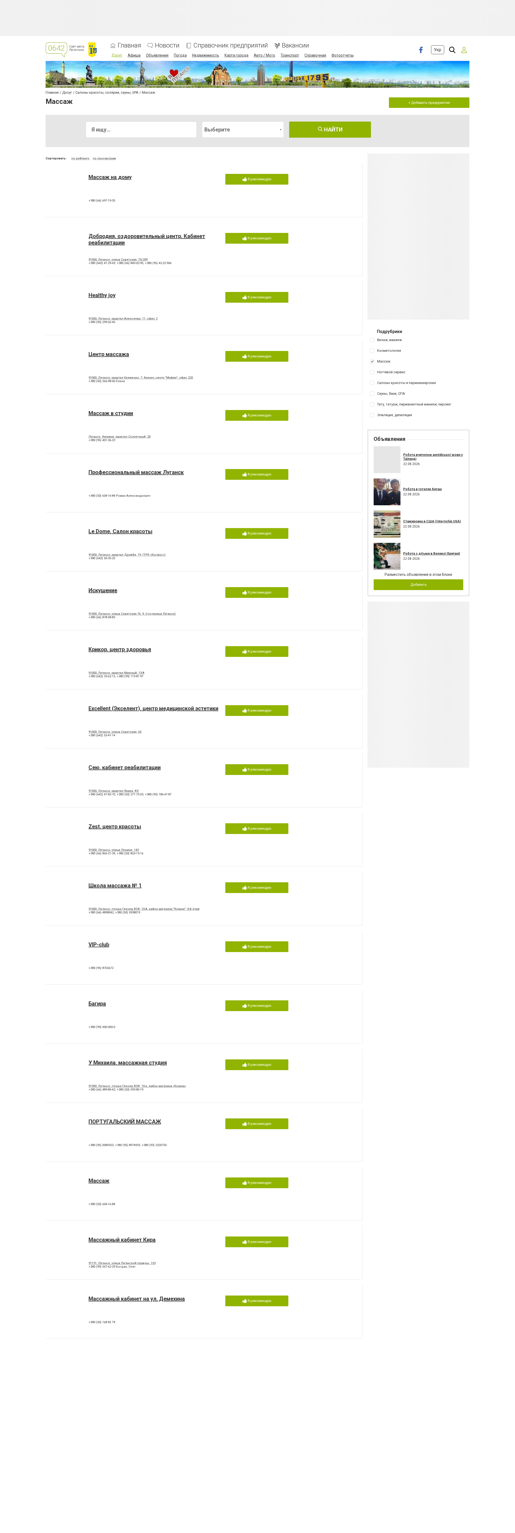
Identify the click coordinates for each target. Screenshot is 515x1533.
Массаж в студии (111, 413)
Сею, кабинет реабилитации (125, 767)
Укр (437, 49)
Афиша (134, 55)
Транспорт (290, 55)
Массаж (99, 1180)
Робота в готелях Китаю (422, 489)
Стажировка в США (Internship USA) (432, 521)
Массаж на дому (110, 177)
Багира (97, 1003)
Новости (167, 45)
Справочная (315, 55)
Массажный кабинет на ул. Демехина (137, 1299)
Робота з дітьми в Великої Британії (431, 553)
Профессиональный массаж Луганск (136, 472)
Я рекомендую (259, 179)
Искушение (103, 590)
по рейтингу (80, 158)
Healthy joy (102, 295)
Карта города (236, 55)
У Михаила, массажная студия (128, 1062)
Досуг (117, 55)
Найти (333, 129)
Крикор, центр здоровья (120, 649)
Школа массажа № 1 (115, 885)
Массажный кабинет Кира (122, 1239)
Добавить (418, 585)
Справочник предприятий (230, 45)
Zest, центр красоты (115, 826)
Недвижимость (205, 55)
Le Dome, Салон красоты (120, 531)
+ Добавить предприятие (429, 103)
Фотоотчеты (343, 55)
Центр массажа (109, 354)
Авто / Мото (264, 55)
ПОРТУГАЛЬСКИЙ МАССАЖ (125, 1121)
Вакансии (295, 45)
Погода (180, 55)
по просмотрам (104, 158)
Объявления (157, 55)
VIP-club (99, 944)
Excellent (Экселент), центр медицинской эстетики (153, 708)
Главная (129, 45)
